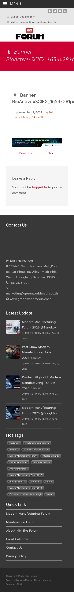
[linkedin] (65, 12)
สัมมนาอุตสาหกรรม (42, 462)
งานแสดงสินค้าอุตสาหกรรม (36, 449)
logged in (39, 187)
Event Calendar (17, 539)
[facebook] (50, 12)
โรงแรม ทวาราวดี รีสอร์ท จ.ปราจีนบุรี (25, 494)
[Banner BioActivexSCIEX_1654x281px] (37, 142)
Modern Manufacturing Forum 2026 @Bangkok (39, 325)
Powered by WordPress (19, 580)
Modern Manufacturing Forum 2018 (26, 488)
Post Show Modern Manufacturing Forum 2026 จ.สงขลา (38, 352)
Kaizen (50, 494)
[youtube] (60, 12)
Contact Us (14, 547)
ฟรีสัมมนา (14, 449)
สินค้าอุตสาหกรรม (17, 481)
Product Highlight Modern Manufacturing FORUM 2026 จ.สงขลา (41, 383)
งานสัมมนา (14, 443)
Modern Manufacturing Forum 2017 (26, 475)
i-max (45, 580)
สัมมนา (49, 481)
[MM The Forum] (26, 32)
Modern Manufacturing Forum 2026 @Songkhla (39, 410)
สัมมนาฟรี (35, 481)
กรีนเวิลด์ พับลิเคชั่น (51, 456)
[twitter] (55, 12)
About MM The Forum (22, 530)
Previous (22, 153)
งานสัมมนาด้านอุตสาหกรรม (38, 443)
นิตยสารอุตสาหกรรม (18, 468)
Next (55, 153)
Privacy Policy (16, 556)
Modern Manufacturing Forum (23, 456)
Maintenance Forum (19, 462)
